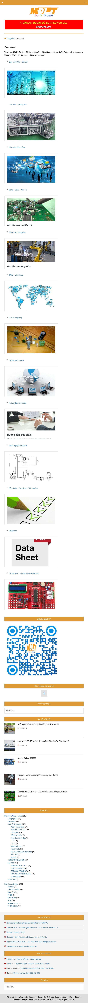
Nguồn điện (15, 849)
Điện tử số (12, 892)
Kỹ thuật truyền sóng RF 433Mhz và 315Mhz (33, 964)
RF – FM (14, 854)
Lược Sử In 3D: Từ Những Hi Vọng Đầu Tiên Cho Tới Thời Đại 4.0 (43, 741)
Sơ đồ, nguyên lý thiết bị (18, 446)
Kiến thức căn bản (11, 884)
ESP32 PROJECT (18, 868)
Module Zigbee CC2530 (27, 758)
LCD (12, 841)
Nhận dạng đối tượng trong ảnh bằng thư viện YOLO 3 (38, 724)
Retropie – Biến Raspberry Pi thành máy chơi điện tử (38, 775)
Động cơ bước (16, 835)
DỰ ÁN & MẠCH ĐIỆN (13, 816)
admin (8, 964)
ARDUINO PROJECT (19, 866)
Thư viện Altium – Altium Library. (29, 959)
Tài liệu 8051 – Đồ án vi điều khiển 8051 (24, 573)
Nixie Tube (12, 898)
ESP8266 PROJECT (19, 871)
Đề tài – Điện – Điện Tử (18, 190)
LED (12, 843)
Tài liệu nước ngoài (16, 360)
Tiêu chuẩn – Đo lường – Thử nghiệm (23, 488)
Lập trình (11, 863)
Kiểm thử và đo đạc (18, 838)
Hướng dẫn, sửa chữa (17, 403)
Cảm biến (14, 832)
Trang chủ (10, 38)
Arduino (11, 887)
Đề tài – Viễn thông (16, 275)
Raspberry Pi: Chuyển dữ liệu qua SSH (22, 946)
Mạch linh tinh (16, 846)
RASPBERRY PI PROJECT (21, 874)
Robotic (14, 857)
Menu (44, 2)
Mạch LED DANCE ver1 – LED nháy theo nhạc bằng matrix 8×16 (42, 792)
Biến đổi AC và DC (18, 830)
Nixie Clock (12, 879)
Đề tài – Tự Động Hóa (17, 232)
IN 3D (10, 895)
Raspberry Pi (13, 903)
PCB (9, 901)
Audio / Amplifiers (17, 827)
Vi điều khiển (16, 877)
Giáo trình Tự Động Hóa (18, 105)
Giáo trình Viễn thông (17, 147)
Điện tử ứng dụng (15, 318)
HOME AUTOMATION (16, 860)
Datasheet (13, 531)
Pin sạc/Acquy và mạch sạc (21, 852)
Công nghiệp (12, 819)
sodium (9, 959)
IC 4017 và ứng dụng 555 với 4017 (26, 973)
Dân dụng (11, 821)
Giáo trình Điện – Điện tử (18, 62)
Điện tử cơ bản (13, 889)
